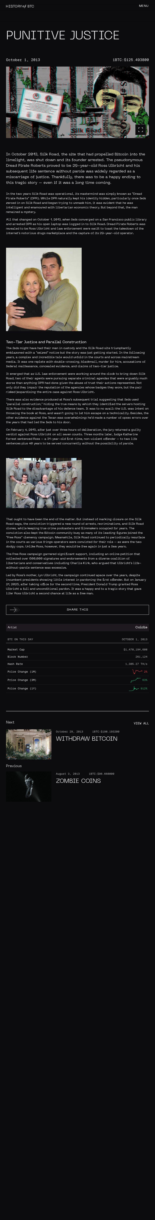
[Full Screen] (140, 129)
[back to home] (20, 6)
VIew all (141, 723)
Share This (77, 609)
